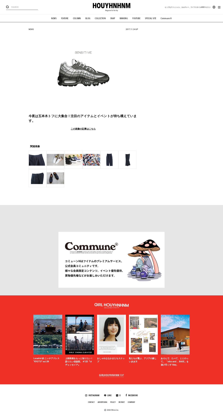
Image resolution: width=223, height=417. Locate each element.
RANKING (124, 18)
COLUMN (77, 18)
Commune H (166, 18)
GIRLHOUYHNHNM (111, 375)
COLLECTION (100, 18)
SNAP (112, 18)
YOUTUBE (136, 18)
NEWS (54, 18)
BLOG (87, 18)
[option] (47, 340)
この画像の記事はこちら (83, 129)
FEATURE (64, 18)
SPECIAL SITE (150, 18)
